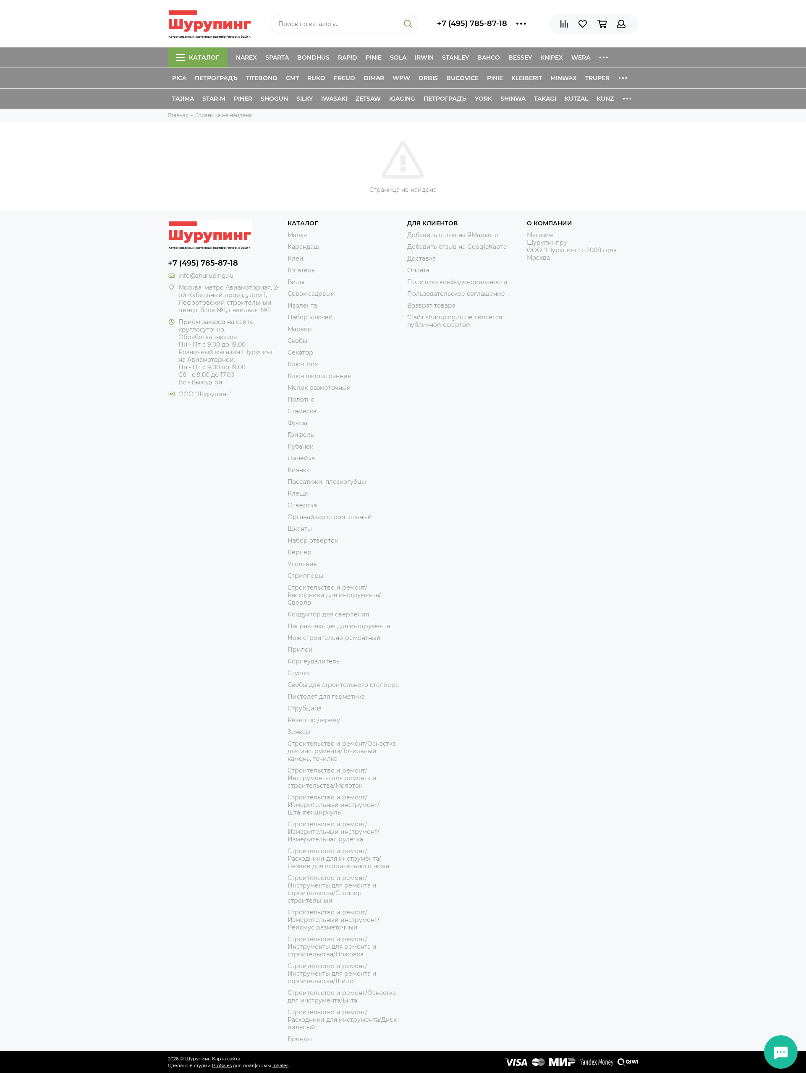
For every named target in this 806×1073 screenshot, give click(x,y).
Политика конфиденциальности (457, 282)
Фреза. (298, 423)
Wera (580, 57)
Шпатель (301, 270)
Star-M (213, 98)
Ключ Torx (303, 364)
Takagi (545, 98)
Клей (296, 258)
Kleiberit (526, 78)
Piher (243, 98)
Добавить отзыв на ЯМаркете (452, 235)
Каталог (204, 57)
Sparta (277, 57)
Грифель (301, 435)
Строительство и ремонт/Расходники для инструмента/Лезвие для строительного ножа (338, 858)
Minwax (563, 78)
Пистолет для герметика (326, 696)
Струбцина (305, 708)
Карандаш (303, 247)
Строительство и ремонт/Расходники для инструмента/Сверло (334, 595)
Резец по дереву (314, 720)
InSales (280, 1065)
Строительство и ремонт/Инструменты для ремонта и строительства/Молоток (332, 778)
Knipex (551, 57)
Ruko (316, 78)
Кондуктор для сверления (328, 614)
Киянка (299, 470)
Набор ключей (310, 317)
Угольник (302, 564)
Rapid (347, 57)
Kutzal (576, 98)
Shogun (274, 98)
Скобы (297, 341)
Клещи (298, 493)
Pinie (374, 57)
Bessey (520, 57)
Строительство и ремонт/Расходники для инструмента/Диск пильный (342, 1019)
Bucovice (462, 78)
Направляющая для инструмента (339, 626)
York (483, 98)
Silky (304, 98)
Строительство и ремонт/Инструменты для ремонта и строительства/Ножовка (332, 946)
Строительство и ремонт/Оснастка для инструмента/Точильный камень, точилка (342, 751)
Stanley (455, 57)
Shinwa (513, 98)
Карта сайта (226, 1059)
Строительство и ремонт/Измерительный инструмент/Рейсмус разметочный (333, 920)
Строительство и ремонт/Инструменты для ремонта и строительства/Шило (332, 973)
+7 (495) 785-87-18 (472, 23)
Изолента (302, 305)
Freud (344, 78)
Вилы (296, 282)
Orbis (428, 78)
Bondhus (313, 57)
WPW (401, 78)
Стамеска (302, 411)
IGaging (402, 98)
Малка (297, 235)
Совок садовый (311, 294)
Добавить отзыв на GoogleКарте (457, 247)
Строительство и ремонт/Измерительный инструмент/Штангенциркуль (333, 805)
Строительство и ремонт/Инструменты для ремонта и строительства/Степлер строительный (332, 889)
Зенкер (299, 732)
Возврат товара (431, 305)
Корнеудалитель (314, 661)
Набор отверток (313, 540)
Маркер (300, 329)
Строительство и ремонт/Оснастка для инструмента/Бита (342, 996)
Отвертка (302, 505)
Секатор (300, 352)
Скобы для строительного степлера (343, 685)
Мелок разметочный (319, 388)
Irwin (424, 57)
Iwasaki (334, 98)
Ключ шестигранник (319, 376)
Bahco (488, 57)
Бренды (300, 1039)
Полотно (301, 399)
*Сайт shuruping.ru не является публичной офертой (454, 321)
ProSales (222, 1065)
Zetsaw (368, 98)
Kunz (605, 98)
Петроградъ (216, 78)
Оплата (418, 270)
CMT (292, 78)
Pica (179, 78)
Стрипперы (305, 576)
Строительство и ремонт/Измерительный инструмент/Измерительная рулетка (333, 831)
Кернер (299, 552)
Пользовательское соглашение (456, 294)
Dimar (374, 78)
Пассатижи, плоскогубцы (327, 482)
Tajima (183, 98)
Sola (398, 57)
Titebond (261, 78)
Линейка (301, 458)
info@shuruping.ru (205, 275)
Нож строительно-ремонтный (334, 638)
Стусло (298, 673)
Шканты (300, 529)
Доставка (421, 258)
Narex (246, 57)
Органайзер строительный (330, 517)
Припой (300, 649)
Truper (597, 78)
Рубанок (300, 446)
